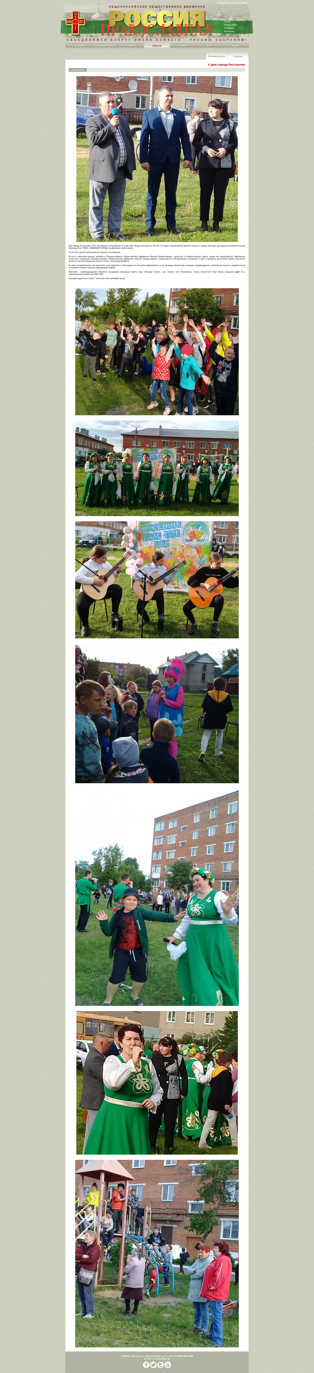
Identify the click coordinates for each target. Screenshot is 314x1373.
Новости (157, 46)
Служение (131, 46)
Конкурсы (238, 56)
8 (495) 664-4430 (184, 1356)
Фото (209, 46)
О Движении (78, 46)
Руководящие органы (104, 46)
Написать (229, 28)
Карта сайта (230, 24)
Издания (183, 46)
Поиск (227, 21)
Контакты (229, 31)
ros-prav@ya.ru (161, 1358)
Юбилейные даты (216, 56)
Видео (235, 46)
